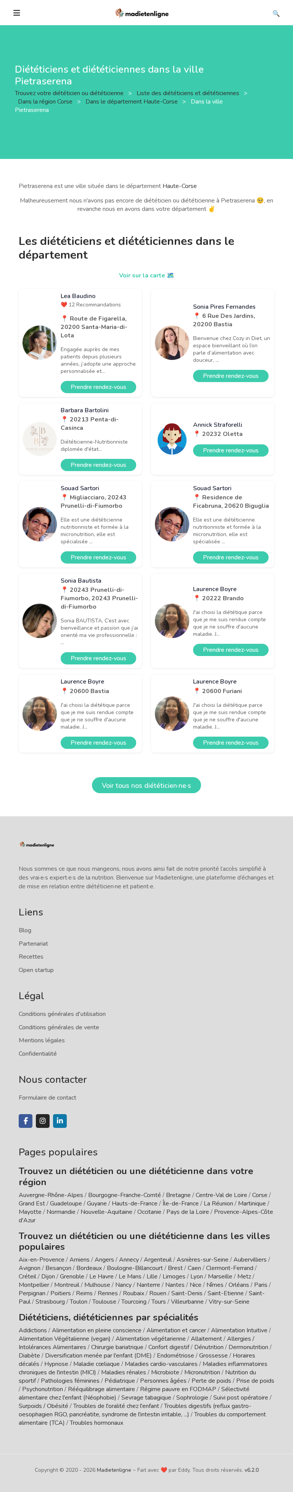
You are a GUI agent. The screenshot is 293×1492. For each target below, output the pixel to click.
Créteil (27, 1276)
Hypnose (56, 1364)
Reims (84, 1293)
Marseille (220, 1276)
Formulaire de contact (47, 1097)
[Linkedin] (60, 1121)
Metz (244, 1276)
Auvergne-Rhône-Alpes (51, 1195)
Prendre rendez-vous (98, 387)
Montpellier (34, 1285)
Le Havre (101, 1276)
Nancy (123, 1285)
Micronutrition (202, 1372)
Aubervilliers (250, 1259)
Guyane (97, 1203)
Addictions (33, 1330)
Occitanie (149, 1212)
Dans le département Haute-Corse (132, 101)
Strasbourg (50, 1302)
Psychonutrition (42, 1389)
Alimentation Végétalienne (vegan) (65, 1339)
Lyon (196, 1276)
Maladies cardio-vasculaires (161, 1364)
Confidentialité (38, 1054)
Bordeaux (89, 1268)
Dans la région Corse (46, 101)
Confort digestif (168, 1347)
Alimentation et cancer (176, 1330)
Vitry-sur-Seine (229, 1302)
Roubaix (133, 1293)
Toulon (78, 1302)
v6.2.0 (252, 1470)
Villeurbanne (187, 1302)
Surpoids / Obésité (43, 1406)
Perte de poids (211, 1381)
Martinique (252, 1203)
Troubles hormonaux (96, 1423)
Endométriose (175, 1355)
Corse (259, 1195)
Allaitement (206, 1339)
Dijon (48, 1276)
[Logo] (142, 12)
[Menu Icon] (16, 13)
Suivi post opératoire (240, 1397)
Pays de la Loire (187, 1212)
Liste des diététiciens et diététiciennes (189, 93)
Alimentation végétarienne (151, 1339)
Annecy (129, 1259)
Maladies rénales (123, 1372)
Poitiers (60, 1293)
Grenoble (72, 1276)
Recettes (31, 957)
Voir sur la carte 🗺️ (146, 275)
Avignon (29, 1268)
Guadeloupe (66, 1203)
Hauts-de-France (135, 1203)
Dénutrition (209, 1347)
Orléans (239, 1285)
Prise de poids (255, 1381)
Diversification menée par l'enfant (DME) (99, 1355)
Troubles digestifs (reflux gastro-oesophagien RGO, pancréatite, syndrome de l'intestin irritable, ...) (135, 1410)
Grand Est (32, 1203)
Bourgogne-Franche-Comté (124, 1195)
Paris (260, 1285)
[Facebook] (25, 1121)
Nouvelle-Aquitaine (106, 1212)
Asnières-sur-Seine (203, 1259)
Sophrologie (192, 1397)
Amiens (79, 1259)
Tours (158, 1302)
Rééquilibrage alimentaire (101, 1389)
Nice (195, 1285)
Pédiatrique (120, 1381)
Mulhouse (97, 1285)
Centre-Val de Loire (221, 1195)
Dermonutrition (249, 1347)
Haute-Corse (180, 186)
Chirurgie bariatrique (117, 1347)
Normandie (61, 1212)
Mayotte (30, 1212)
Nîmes (215, 1285)
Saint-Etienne (226, 1293)
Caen (194, 1268)
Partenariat (33, 944)
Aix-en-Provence (41, 1259)
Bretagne (178, 1195)
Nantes (175, 1285)
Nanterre (148, 1285)
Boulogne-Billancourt (135, 1268)
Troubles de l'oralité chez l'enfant (116, 1406)
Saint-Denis (187, 1293)
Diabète (29, 1355)
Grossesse (213, 1355)
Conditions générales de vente (59, 1027)
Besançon (58, 1268)
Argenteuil (158, 1259)
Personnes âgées (163, 1381)
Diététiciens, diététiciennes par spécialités (108, 1317)
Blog (25, 930)
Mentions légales (42, 1040)
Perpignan (32, 1293)
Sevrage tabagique (146, 1397)
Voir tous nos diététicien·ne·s (146, 785)
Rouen (157, 1293)
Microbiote (166, 1372)
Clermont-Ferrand (229, 1268)
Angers (104, 1259)
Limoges (174, 1276)
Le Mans (130, 1276)
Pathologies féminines (70, 1381)
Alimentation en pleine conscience (97, 1330)
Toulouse (104, 1302)
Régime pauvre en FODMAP (178, 1389)
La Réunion (218, 1203)
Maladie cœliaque (96, 1364)
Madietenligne (114, 1470)
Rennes (108, 1293)
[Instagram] (43, 1121)
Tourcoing (133, 1302)
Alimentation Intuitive (239, 1330)
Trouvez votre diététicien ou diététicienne (70, 93)
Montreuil (66, 1285)
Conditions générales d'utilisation (62, 1014)
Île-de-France (181, 1203)
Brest (175, 1268)
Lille (152, 1276)
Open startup (36, 970)
